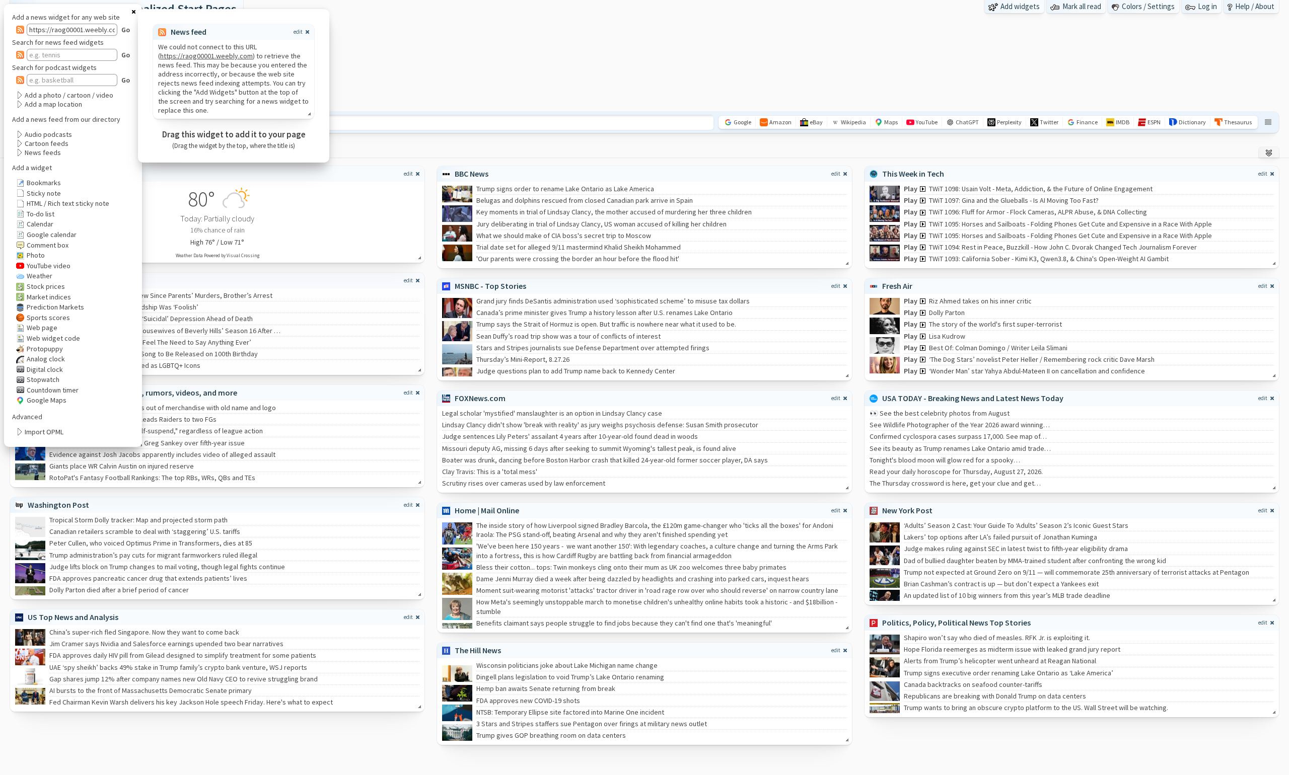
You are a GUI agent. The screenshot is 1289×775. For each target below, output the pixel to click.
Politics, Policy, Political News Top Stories (956, 622)
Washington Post (58, 505)
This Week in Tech (913, 174)
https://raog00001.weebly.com (206, 55)
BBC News (471, 174)
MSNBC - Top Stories (490, 286)
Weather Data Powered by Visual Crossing (217, 255)
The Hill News (478, 650)
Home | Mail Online (487, 510)
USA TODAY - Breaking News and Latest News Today (972, 398)
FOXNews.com (480, 398)
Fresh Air (897, 286)
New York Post (907, 510)
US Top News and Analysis (73, 617)
